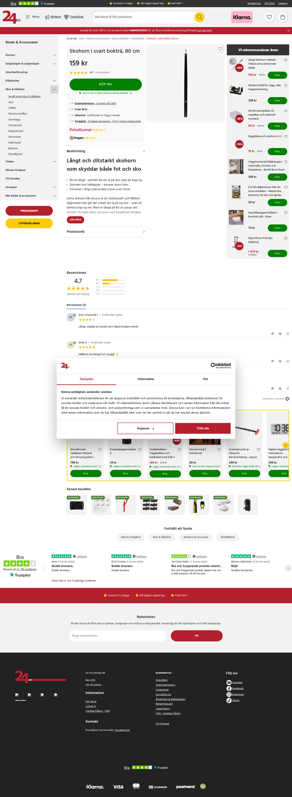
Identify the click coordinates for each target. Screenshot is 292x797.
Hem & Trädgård (130, 537)
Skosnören (14, 137)
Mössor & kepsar (16, 170)
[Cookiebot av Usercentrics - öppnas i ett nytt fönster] (213, 366)
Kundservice (254, 4)
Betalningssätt (164, 704)
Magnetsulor (16, 131)
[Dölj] (144, 151)
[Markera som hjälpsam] (273, 333)
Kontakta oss (163, 694)
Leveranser (162, 690)
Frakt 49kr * (176, 4)
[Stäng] (288, 30)
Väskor (10, 161)
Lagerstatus (163, 708)
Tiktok (235, 700)
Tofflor (12, 108)
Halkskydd (14, 142)
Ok (197, 635)
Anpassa (143, 428)
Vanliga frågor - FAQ (98, 711)
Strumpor (11, 187)
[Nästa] (286, 445)
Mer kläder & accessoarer (21, 196)
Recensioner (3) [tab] (76, 305)
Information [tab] (146, 379)
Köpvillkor (162, 680)
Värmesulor (15, 125)
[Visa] (144, 231)
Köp (277, 75)
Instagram (238, 694)
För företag (162, 724)
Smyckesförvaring (16, 72)
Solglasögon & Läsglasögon (22, 63)
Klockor (10, 55)
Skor (11, 102)
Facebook (238, 688)
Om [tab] (205, 379)
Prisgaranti (29, 211)
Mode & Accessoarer (22, 42)
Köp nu (105, 84)
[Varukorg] (283, 17)
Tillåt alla (203, 428)
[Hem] (11, 17)
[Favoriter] (269, 17)
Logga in (282, 4)
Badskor (13, 148)
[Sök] (199, 17)
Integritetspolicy (165, 685)
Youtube (237, 682)
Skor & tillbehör (15, 89)
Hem (81, 39)
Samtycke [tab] (86, 379)
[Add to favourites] (220, 49)
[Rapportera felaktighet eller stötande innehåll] (287, 333)
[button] (203, 786)
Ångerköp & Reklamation (171, 699)
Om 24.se (270, 4)
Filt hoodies (13, 178)
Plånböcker (12, 81)
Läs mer (75, 219)
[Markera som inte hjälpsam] (280, 333)
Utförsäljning (29, 223)
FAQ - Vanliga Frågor (168, 713)
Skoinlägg (14, 119)
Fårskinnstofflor (17, 114)
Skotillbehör (15, 154)
